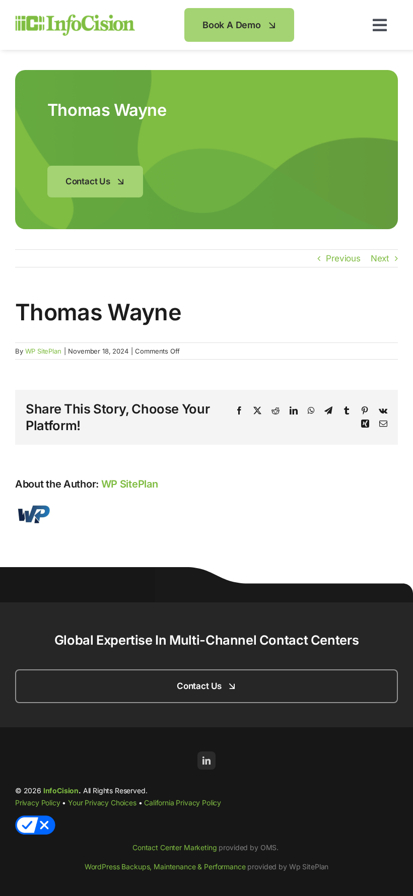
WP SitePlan (43, 351)
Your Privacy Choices (102, 802)
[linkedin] (206, 760)
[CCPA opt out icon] (35, 819)
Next (380, 258)
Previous (343, 258)
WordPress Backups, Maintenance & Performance (165, 866)
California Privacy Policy (182, 802)
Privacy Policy (37, 802)
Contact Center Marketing (174, 847)
